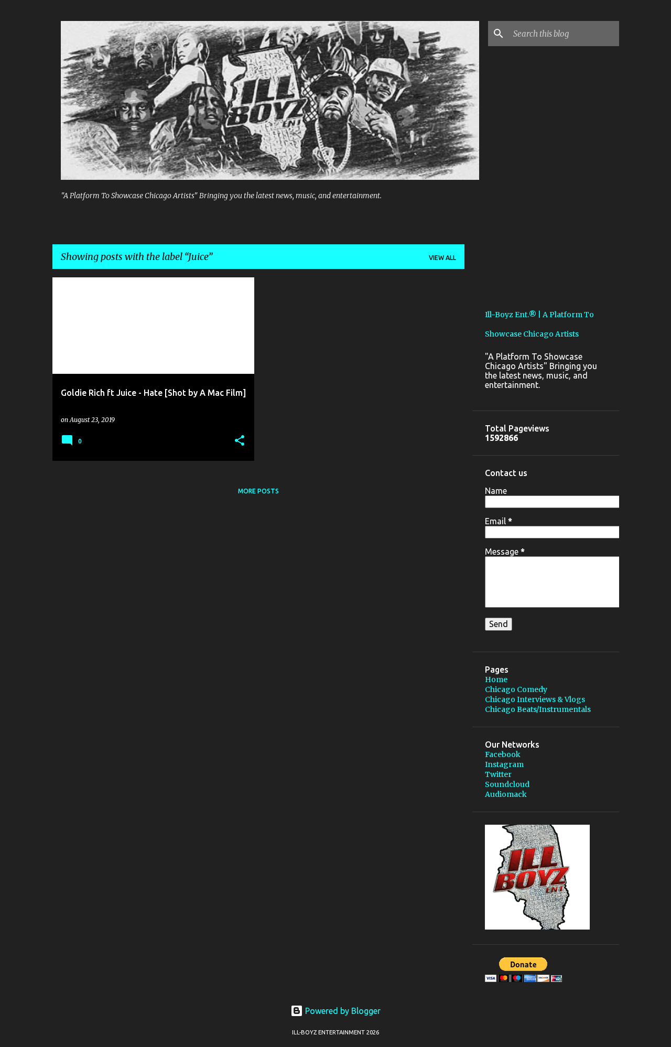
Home (496, 679)
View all (442, 257)
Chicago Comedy (516, 689)
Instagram (504, 764)
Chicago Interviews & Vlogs (535, 699)
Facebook (503, 754)
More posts (258, 491)
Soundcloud (507, 784)
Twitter (498, 774)
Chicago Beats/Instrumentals (538, 709)
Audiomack (506, 794)
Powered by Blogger (342, 1011)
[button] (239, 441)
